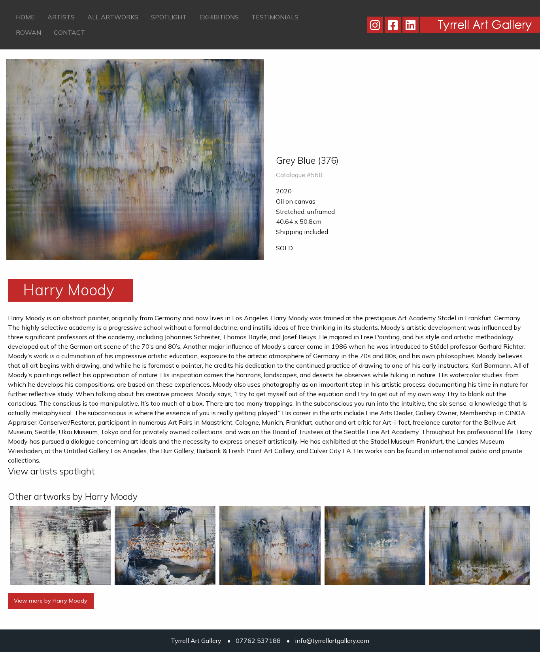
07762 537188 (258, 640)
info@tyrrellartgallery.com (332, 640)
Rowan (28, 32)
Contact (69, 32)
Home (25, 17)
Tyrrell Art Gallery (196, 640)
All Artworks (112, 17)
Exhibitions (219, 17)
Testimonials (274, 17)
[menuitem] (25, 17)
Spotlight (169, 17)
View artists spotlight (51, 471)
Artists (61, 17)
